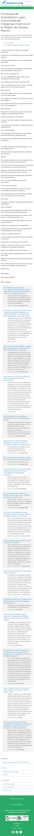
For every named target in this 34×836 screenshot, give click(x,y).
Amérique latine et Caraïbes (11, 771)
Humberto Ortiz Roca (14, 453)
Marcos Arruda (12, 341)
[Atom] (13, 832)
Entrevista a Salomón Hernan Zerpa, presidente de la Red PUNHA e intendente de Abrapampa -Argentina (17, 472)
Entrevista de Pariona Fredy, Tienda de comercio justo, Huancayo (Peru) (17, 459)
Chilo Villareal (9, 43)
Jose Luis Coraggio (13, 371)
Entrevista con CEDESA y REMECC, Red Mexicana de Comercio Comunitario (17, 378)
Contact (17, 825)
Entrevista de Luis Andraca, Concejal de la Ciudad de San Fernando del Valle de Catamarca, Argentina (17, 348)
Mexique (5, 774)
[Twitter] (16, 832)
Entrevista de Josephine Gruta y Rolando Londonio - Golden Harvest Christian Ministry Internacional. (17, 514)
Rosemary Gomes (13, 749)
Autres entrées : (18, 804)
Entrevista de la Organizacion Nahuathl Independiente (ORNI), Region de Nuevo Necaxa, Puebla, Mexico (16, 617)
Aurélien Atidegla (13, 305)
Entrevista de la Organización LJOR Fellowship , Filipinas (17, 541)
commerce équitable (9, 784)
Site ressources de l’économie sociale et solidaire (16, 5)
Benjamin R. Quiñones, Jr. (15, 536)
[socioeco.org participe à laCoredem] (20, 832)
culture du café (7, 790)
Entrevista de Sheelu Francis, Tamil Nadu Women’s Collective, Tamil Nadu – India (17, 690)
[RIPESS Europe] (23, 818)
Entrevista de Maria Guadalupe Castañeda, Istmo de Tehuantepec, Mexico (17, 418)
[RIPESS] (11, 818)
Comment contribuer (17, 828)
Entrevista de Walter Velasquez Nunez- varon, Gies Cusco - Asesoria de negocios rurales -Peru (17, 495)
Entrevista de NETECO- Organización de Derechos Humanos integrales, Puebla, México (18, 601)
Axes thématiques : (18, 798)
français (27, 45)
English (21, 45)
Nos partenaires (17, 823)
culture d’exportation (9, 787)
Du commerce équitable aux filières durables (16, 762)
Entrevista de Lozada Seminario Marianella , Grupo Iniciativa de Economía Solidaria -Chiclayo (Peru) (17, 443)
